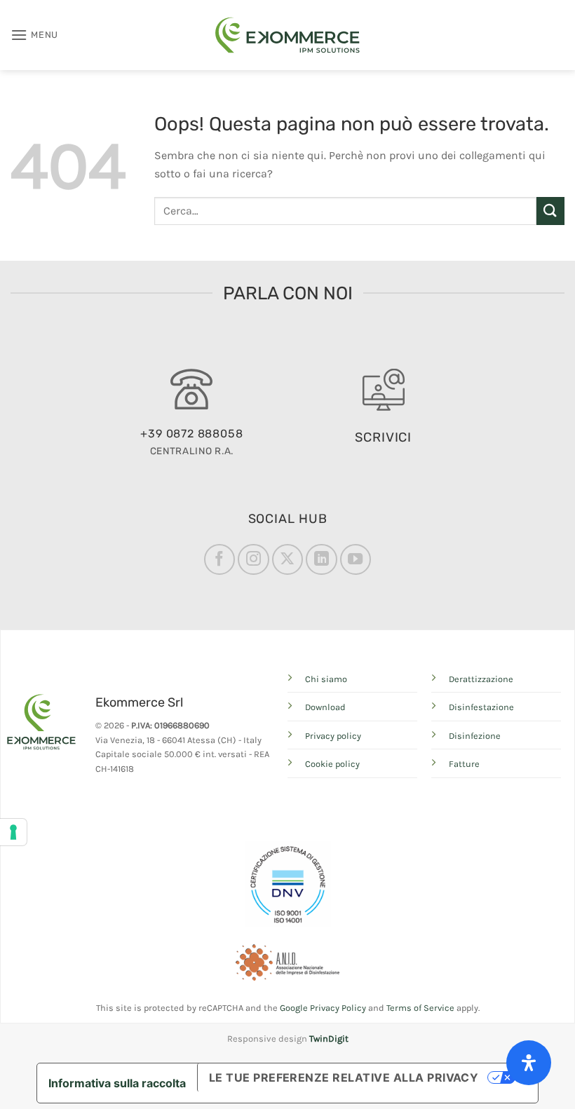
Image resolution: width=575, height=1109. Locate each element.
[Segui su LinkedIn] (321, 559)
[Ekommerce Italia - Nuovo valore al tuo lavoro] (287, 35)
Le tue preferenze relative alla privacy (344, 1077)
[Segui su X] (287, 559)
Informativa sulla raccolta (117, 1083)
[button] (34, 35)
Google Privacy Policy (323, 1007)
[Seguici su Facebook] (219, 559)
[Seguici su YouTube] (355, 559)
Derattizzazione (481, 679)
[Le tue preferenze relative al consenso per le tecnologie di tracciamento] (13, 832)
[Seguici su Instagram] (253, 559)
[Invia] (550, 210)
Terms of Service (420, 1007)
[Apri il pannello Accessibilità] (528, 1062)
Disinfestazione (481, 707)
